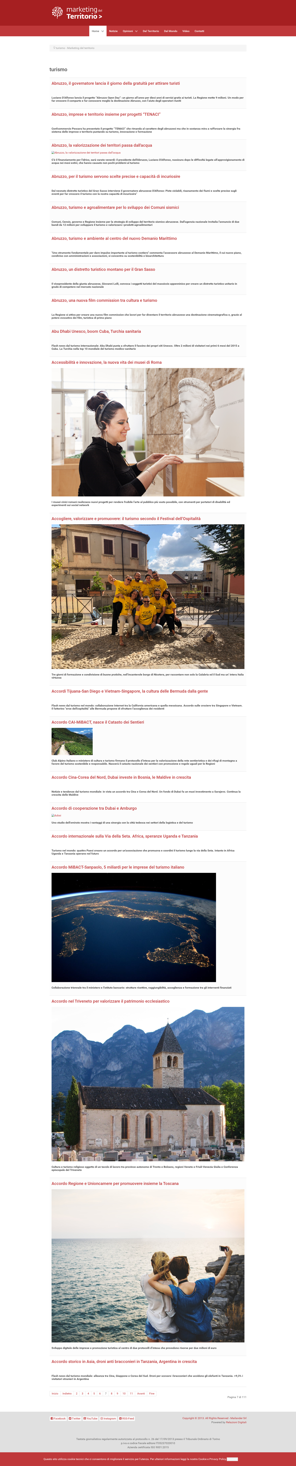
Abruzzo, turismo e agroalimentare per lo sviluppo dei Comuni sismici (115, 207)
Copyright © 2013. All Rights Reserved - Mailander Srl (214, 1418)
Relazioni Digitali (236, 1422)
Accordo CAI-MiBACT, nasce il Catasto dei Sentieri (98, 722)
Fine (151, 1393)
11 (131, 1393)
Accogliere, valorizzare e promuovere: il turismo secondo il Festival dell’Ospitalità (126, 518)
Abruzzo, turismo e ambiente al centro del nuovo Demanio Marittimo (114, 238)
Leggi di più (246, 1459)
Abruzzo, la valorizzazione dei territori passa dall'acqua (102, 145)
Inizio (55, 1393)
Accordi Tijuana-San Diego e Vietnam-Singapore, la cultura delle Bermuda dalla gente (130, 691)
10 (124, 1393)
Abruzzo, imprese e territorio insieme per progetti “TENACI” (106, 114)
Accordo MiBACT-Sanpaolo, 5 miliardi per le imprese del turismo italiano (118, 867)
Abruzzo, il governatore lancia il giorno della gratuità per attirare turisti (116, 83)
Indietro (67, 1393)
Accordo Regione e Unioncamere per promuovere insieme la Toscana (115, 1183)
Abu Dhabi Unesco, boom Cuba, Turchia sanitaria (96, 331)
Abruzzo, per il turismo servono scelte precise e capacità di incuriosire (116, 176)
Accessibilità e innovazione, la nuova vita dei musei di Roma (107, 362)
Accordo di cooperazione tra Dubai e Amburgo (94, 808)
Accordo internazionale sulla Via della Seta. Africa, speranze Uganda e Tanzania (125, 836)
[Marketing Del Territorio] (77, 12)
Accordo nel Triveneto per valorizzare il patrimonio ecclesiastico (111, 1001)
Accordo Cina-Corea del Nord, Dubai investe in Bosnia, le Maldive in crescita (121, 777)
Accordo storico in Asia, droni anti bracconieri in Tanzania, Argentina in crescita (124, 1361)
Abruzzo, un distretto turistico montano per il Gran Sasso (103, 269)
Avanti (141, 1393)
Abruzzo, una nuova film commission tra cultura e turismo (104, 300)
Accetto (232, 1459)
